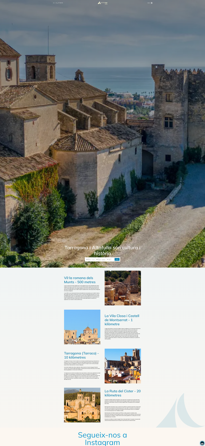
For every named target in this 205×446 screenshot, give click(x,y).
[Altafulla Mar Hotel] (102, 3)
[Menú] (151, 3)
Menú (149, 3)
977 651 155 (60, 3)
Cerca (117, 259)
